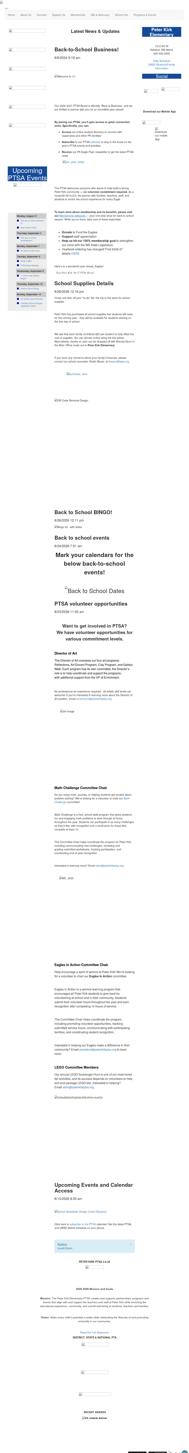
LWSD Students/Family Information (161, 66)
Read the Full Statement (94, 1332)
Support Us (58, 15)
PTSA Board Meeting (30, 265)
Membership (78, 15)
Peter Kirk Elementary (161, 31)
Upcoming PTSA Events (27, 173)
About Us (25, 15)
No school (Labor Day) (30, 250)
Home (11, 15)
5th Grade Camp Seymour (32, 299)
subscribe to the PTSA (83, 1224)
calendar (95, 142)
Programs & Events (145, 15)
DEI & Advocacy (100, 15)
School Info (121, 15)
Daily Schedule (161, 61)
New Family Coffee (28, 227)
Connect (42, 15)
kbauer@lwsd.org (119, 361)
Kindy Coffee (26, 261)
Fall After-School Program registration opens (31, 304)
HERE (75, 253)
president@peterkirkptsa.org (97, 1049)
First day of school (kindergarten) (28, 239)
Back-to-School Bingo (30, 288)
